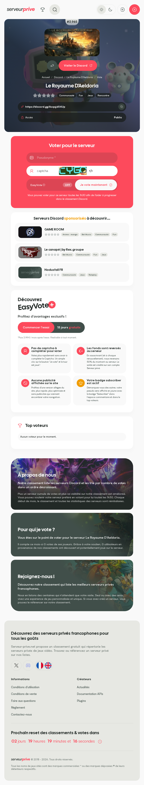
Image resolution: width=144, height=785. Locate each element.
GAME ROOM (54, 229)
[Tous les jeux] (42, 9)
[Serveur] (52, 65)
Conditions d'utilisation (25, 687)
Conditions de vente (24, 694)
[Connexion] (122, 9)
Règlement (18, 707)
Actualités (83, 687)
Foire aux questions (23, 701)
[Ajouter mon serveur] (134, 9)
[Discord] (28, 665)
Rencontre (103, 95)
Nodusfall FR (53, 270)
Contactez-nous (21, 714)
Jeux (90, 95)
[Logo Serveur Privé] (21, 9)
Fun (81, 95)
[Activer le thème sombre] (110, 9)
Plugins (81, 701)
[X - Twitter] (16, 665)
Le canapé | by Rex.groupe (64, 249)
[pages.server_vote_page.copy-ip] (121, 106)
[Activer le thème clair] (101, 9)
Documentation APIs (90, 694)
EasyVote (36, 185)
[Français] (40, 665)
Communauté (66, 95)
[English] (48, 665)
